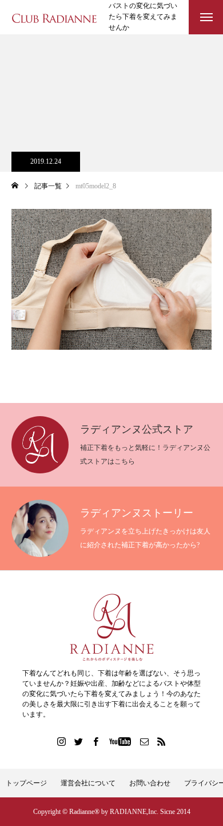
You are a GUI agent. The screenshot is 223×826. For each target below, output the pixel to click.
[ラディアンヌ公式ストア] (111, 627)
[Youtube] (120, 741)
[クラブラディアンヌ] (54, 17)
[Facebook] (96, 741)
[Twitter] (79, 741)
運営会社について (88, 783)
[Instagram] (61, 741)
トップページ (26, 783)
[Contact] (144, 741)
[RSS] (162, 741)
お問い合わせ (149, 783)
